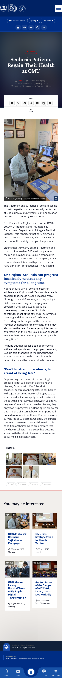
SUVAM (23, 484)
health (32, 51)
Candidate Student (18, 20)
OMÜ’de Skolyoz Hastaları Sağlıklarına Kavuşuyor (17, 538)
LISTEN (31, 112)
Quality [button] (33, 20)
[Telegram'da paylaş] (31, 103)
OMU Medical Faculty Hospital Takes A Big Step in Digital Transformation (17, 590)
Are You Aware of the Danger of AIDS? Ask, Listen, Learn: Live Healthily (43, 588)
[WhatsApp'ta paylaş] (24, 103)
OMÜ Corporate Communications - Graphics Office (25, 658)
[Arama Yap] (37, 27)
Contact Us (47, 20)
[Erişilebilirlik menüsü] (31, 672)
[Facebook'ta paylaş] (12, 103)
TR (44, 27)
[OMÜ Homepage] (18, 27)
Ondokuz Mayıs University (23, 645)
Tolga (20, 80)
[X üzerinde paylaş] (18, 103)
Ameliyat (47, 484)
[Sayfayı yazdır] (50, 103)
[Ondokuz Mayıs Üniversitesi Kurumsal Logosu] (8, 8)
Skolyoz (35, 484)
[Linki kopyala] (43, 103)
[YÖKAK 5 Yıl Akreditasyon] (27, 8)
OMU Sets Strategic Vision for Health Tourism (44, 538)
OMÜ (12, 484)
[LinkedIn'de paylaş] (37, 103)
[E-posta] (24, 27)
